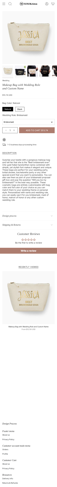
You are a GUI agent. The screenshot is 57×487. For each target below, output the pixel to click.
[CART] (53, 3)
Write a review (28, 250)
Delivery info (7, 478)
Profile (5, 454)
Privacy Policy (8, 439)
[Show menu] (4, 3)
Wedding (5, 80)
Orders (5, 449)
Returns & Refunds (10, 483)
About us (6, 435)
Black (20, 108)
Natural (7, 108)
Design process (9, 216)
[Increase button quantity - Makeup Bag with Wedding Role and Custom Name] (15, 130)
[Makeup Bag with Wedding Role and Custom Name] (28, 297)
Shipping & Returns (11, 225)
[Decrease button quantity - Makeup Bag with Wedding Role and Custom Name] (5, 130)
